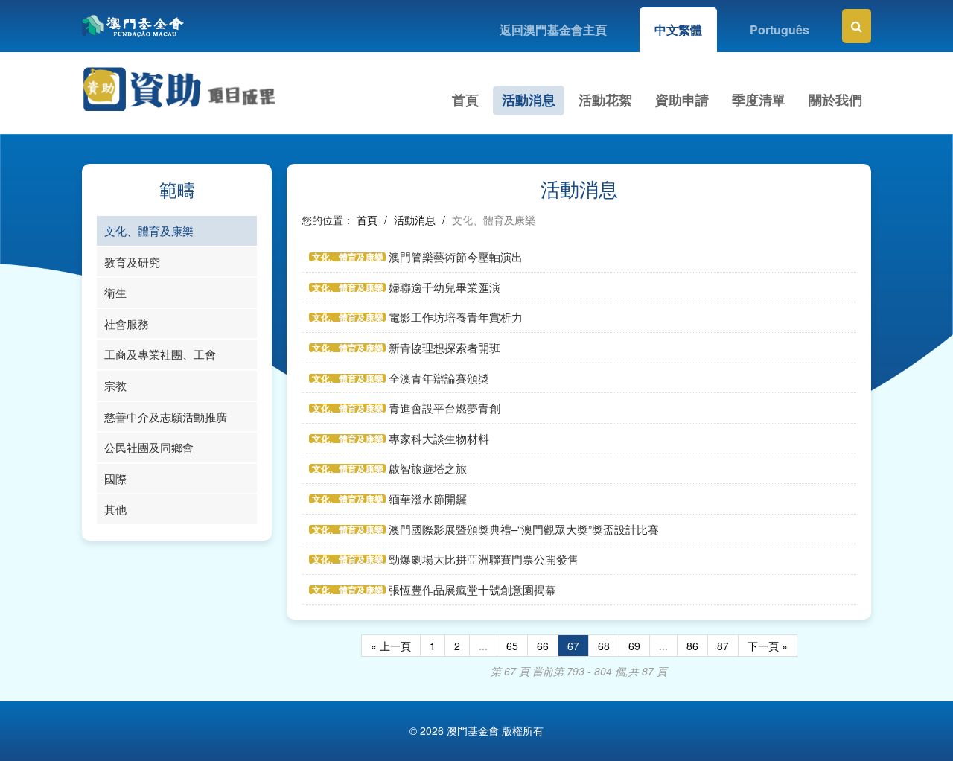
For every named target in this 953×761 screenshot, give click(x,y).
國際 (115, 478)
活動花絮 (605, 99)
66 (543, 645)
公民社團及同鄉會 (149, 447)
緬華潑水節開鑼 (428, 498)
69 (634, 645)
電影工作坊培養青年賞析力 (456, 317)
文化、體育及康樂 (149, 230)
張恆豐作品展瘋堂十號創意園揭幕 (472, 589)
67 (573, 645)
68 (604, 645)
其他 (115, 509)
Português (779, 29)
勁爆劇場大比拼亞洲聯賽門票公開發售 (484, 559)
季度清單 (758, 99)
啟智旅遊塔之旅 (428, 468)
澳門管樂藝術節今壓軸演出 (456, 256)
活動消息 (528, 99)
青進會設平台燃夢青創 (444, 407)
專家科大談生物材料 (439, 438)
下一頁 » (768, 645)
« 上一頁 (391, 645)
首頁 (465, 99)
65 (512, 645)
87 (723, 645)
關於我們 (835, 99)
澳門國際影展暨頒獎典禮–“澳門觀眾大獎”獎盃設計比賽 (524, 529)
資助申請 (682, 99)
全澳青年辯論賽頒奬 (439, 378)
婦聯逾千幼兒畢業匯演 (444, 287)
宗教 (115, 385)
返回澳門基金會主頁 (553, 29)
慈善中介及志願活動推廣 (165, 416)
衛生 (115, 292)
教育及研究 (132, 262)
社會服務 (126, 323)
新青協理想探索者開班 (444, 347)
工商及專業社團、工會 (160, 354)
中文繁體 (678, 29)
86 (692, 645)
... (483, 645)
